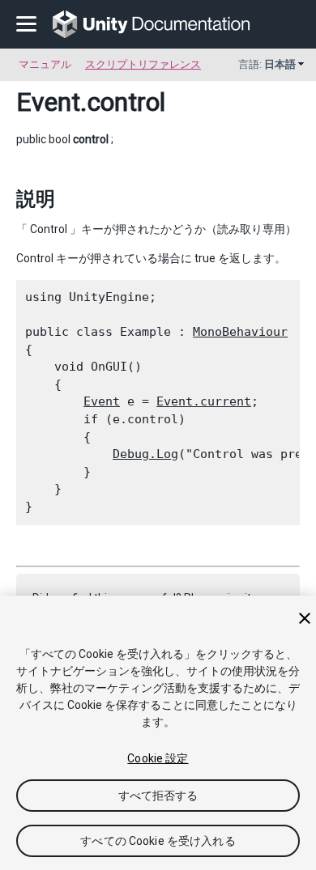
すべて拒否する (158, 795)
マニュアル (45, 64)
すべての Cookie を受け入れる (158, 840)
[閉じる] (304, 618)
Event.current (203, 401)
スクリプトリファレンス (143, 64)
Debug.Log (145, 454)
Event (48, 102)
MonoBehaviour (240, 332)
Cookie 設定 (157, 758)
